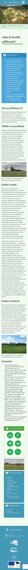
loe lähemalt (19, 275)
